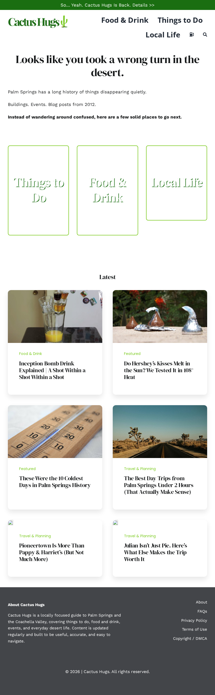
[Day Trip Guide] (160, 407)
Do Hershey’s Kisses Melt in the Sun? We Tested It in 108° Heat (158, 370)
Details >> (143, 5)
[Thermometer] (55, 407)
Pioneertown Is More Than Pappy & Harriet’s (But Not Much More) (51, 552)
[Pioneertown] (10, 522)
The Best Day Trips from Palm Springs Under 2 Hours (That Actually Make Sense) (158, 485)
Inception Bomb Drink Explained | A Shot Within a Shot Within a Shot (52, 370)
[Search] (205, 34)
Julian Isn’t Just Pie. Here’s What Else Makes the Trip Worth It (155, 552)
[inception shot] (55, 292)
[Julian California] (115, 522)
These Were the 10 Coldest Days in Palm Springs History (55, 481)
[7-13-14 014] (160, 292)
